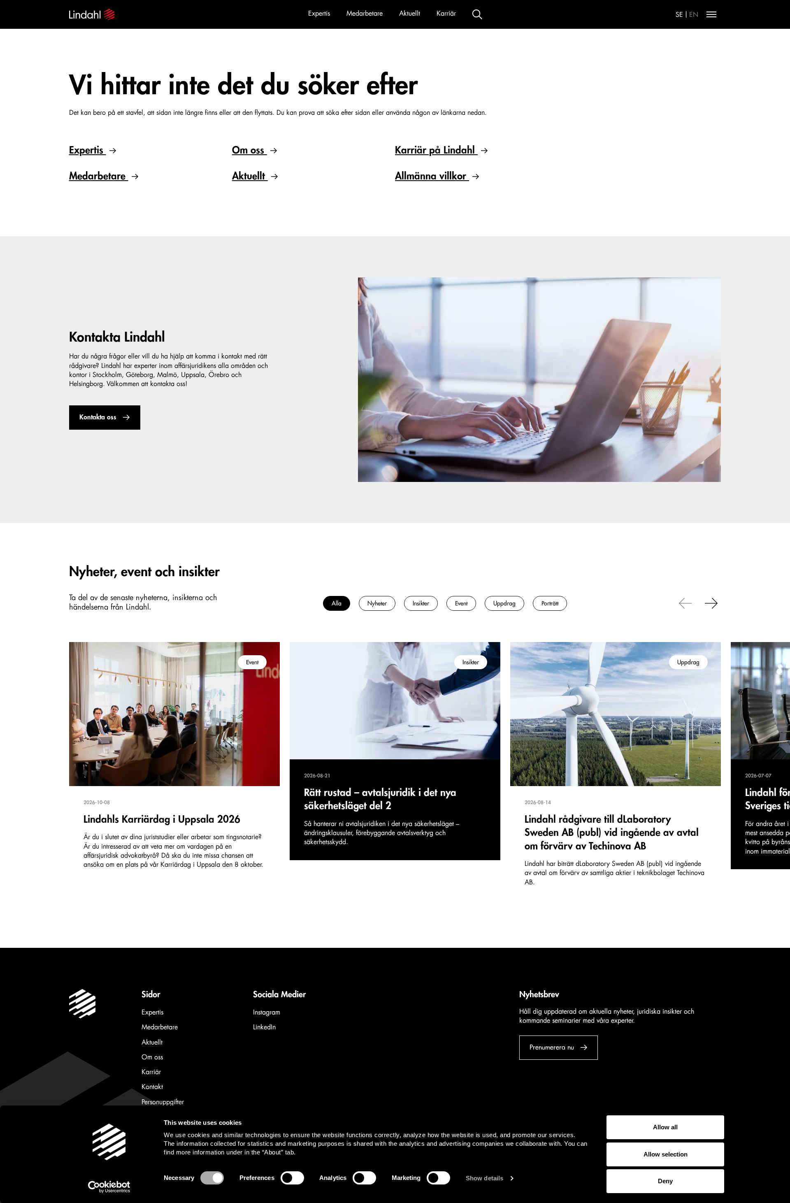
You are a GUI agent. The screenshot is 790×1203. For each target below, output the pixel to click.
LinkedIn (264, 1027)
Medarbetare (364, 13)
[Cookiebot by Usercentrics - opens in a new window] (109, 1187)
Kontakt (152, 1087)
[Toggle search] (477, 14)
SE (679, 15)
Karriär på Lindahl (436, 150)
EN (693, 15)
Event (461, 603)
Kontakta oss (97, 417)
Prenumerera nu (552, 1047)
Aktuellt (409, 13)
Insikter (421, 603)
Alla (337, 603)
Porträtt (549, 603)
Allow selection (666, 1154)
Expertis (319, 13)
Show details (484, 1178)
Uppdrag (504, 603)
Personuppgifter (163, 1102)
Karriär (446, 13)
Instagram (266, 1012)
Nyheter (377, 603)
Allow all (665, 1127)
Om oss (249, 150)
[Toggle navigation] (711, 14)
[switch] (292, 1177)
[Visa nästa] (711, 602)
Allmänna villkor (432, 176)
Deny (665, 1180)
